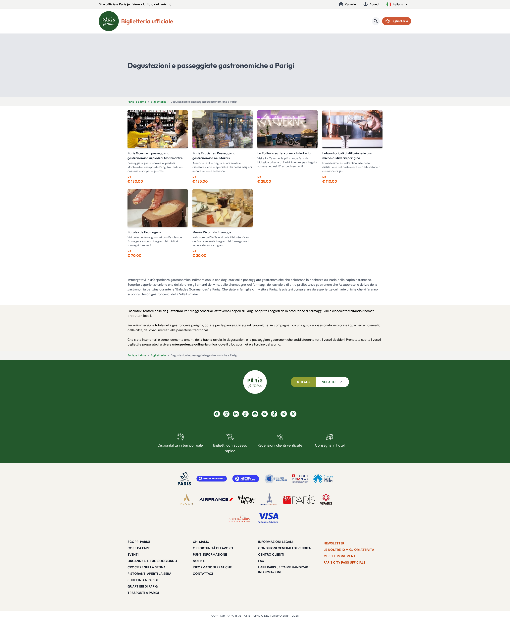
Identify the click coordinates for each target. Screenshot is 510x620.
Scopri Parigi (139, 542)
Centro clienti (271, 554)
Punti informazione (210, 554)
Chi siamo (201, 542)
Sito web (303, 382)
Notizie (199, 561)
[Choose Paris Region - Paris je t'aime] (323, 479)
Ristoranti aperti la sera (149, 574)
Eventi (133, 554)
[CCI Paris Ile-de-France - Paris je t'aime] (211, 479)
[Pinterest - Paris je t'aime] (255, 414)
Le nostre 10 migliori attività (349, 550)
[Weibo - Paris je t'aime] (283, 414)
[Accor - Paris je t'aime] (186, 499)
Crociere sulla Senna (147, 567)
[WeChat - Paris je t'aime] (264, 414)
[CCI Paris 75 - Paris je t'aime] (246, 479)
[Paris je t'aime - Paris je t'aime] (255, 382)
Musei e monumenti (340, 556)
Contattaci (203, 574)
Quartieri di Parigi (143, 586)
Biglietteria (158, 101)
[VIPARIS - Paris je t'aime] (326, 499)
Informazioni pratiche (212, 567)
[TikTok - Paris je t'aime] (245, 414)
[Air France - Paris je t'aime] (216, 499)
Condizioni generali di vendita (284, 548)
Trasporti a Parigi (143, 593)
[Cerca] (376, 21)
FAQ (261, 561)
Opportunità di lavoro (213, 548)
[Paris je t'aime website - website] (109, 21)
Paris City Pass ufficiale (344, 562)
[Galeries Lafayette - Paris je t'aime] (247, 499)
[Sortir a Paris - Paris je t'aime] (239, 518)
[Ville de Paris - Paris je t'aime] (184, 479)
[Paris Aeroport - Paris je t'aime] (270, 499)
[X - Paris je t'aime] (293, 414)
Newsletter (334, 543)
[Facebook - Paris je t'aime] (217, 414)
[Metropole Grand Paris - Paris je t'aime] (275, 479)
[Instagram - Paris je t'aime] (226, 414)
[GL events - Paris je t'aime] (299, 499)
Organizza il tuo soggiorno (152, 561)
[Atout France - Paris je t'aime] (300, 479)
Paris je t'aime (137, 101)
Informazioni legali (275, 542)
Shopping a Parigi (143, 580)
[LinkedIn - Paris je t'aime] (236, 414)
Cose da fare (139, 548)
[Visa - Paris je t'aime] (268, 518)
